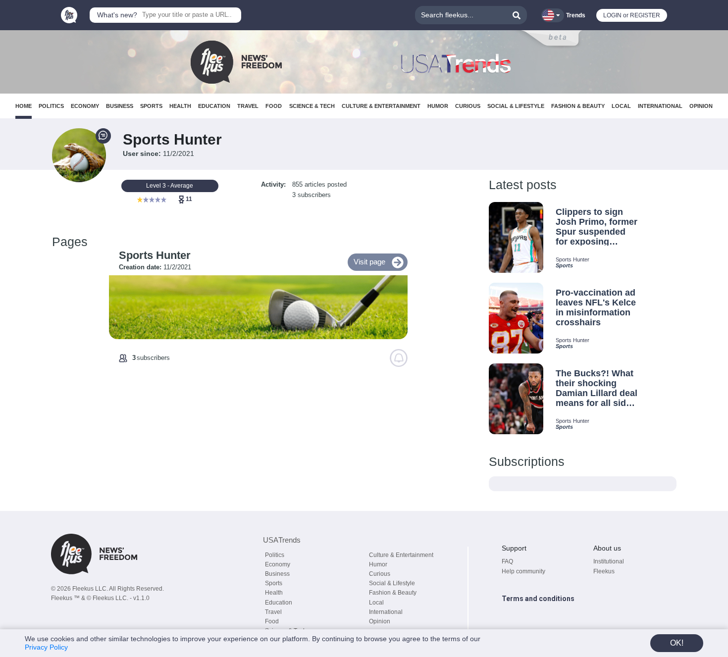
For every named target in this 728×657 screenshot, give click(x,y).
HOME (23, 106)
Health (274, 592)
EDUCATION (214, 106)
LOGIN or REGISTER (631, 15)
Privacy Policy (46, 647)
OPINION (701, 106)
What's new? (117, 15)
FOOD (273, 106)
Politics (274, 555)
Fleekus (604, 571)
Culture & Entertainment (401, 555)
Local (376, 602)
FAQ (507, 561)
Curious (379, 573)
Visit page (369, 261)
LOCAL (621, 106)
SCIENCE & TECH (312, 106)
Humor (378, 564)
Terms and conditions (538, 599)
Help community (523, 571)
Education (278, 602)
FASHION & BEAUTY (578, 106)
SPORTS (151, 106)
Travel (273, 611)
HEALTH (180, 106)
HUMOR (437, 106)
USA (282, 540)
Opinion (379, 621)
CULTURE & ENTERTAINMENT (381, 106)
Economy (277, 564)
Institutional (608, 561)
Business (277, 573)
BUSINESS (119, 106)
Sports (273, 583)
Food (272, 621)
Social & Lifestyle (392, 583)
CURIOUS (467, 106)
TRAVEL (248, 106)
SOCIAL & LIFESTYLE (515, 106)
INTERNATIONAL (660, 106)
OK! (676, 643)
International (386, 611)
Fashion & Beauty (392, 592)
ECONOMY (85, 106)
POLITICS (51, 106)
